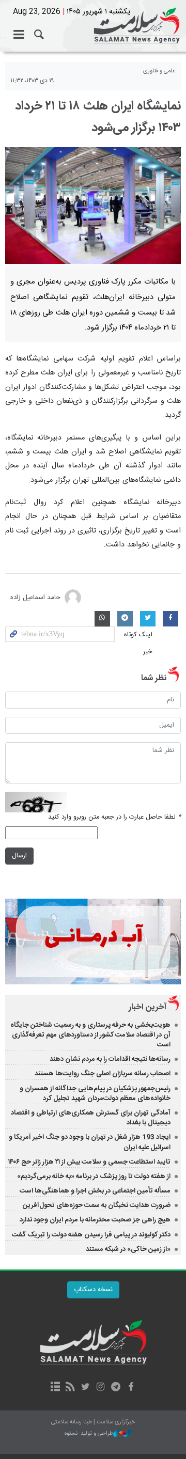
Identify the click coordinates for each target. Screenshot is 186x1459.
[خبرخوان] (70, 1387)
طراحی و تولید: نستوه (89, 1434)
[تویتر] (85, 1387)
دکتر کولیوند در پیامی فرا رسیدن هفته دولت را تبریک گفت (91, 1235)
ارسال (19, 856)
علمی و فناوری (159, 71)
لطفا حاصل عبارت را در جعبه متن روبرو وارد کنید (114, 817)
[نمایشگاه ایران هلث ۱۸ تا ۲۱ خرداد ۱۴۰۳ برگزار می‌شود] (93, 205)
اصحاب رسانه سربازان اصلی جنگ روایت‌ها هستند (103, 1073)
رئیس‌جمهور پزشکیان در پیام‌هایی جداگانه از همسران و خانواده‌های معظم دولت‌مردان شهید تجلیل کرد (95, 1093)
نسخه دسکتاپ (93, 1289)
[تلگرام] (115, 1387)
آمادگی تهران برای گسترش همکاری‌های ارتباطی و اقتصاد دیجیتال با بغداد (91, 1117)
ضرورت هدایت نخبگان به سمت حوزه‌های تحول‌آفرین (97, 1205)
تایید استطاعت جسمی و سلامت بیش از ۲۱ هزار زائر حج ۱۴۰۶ (89, 1162)
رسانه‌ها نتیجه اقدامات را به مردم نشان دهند (110, 1059)
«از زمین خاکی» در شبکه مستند (128, 1249)
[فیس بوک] (130, 1387)
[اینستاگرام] (100, 1387)
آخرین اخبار (147, 1007)
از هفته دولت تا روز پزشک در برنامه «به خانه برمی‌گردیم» (94, 1176)
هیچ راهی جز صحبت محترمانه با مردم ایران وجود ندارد (95, 1220)
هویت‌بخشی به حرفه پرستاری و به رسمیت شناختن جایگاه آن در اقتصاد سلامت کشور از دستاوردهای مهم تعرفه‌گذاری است (90, 1034)
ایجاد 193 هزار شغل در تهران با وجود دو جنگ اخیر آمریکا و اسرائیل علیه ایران (90, 1142)
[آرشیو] (55, 1387)
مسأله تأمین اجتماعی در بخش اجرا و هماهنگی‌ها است (95, 1191)
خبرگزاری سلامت (93, 26)
